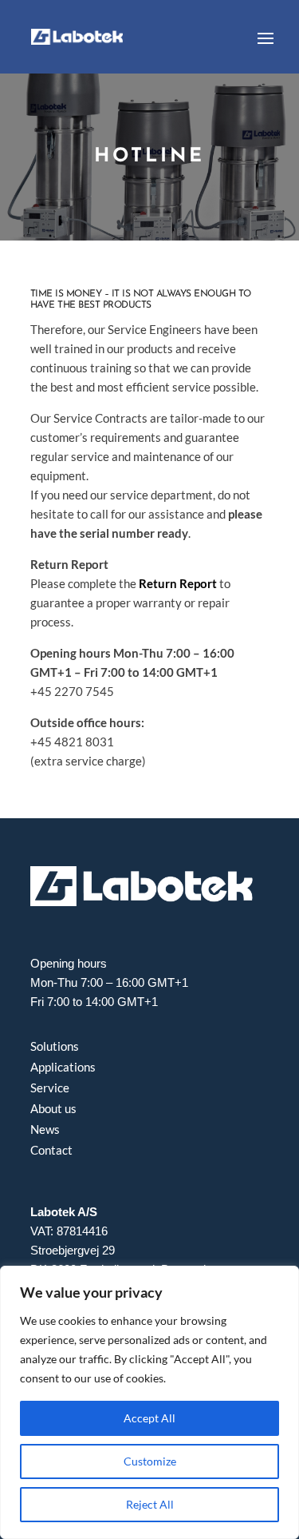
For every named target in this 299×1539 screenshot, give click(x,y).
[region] (149, 1402)
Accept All (149, 1418)
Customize (150, 1461)
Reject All (150, 1504)
